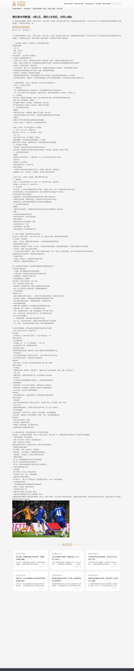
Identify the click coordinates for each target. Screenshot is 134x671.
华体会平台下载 (78, 3)
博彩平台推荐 (106, 3)
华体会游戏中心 (89, 3)
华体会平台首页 (68, 3)
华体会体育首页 (16, 8)
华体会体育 (16, 27)
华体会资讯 (98, 3)
